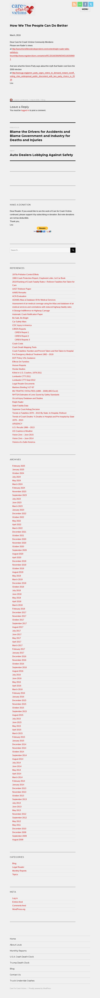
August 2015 (17, 715)
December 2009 (19, 832)
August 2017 (17, 627)
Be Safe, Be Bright (20, 318)
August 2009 (17, 840)
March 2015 (17, 733)
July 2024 (16, 477)
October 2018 (18, 587)
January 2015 (18, 741)
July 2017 (16, 631)
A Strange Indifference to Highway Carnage (31, 311)
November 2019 (19, 565)
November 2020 (19, 543)
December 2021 (19, 532)
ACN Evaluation (19, 296)
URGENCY (17, 424)
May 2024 (16, 481)
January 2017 (18, 653)
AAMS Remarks (19, 293)
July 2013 (16, 803)
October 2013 (18, 796)
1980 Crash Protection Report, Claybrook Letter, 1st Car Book (38, 278)
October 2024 (18, 473)
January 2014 (18, 785)
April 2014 (16, 774)
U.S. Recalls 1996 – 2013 (23, 427)
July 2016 (16, 675)
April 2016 (16, 686)
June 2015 (16, 722)
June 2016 (16, 678)
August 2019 (17, 572)
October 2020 (18, 546)
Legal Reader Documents (23, 384)
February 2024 (18, 488)
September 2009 (19, 836)
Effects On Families (20, 362)
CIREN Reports (19, 329)
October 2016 (18, 664)
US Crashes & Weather (22, 431)
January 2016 (18, 697)
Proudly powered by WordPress (40, 988)
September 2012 (19, 818)
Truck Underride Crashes (22, 981)
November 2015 (19, 704)
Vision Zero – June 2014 (23, 438)
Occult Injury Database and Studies (27, 398)
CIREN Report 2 (22, 336)
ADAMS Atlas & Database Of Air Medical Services (33, 300)
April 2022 (16, 524)
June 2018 (16, 594)
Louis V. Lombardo (21, 100)
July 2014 (16, 763)
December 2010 (19, 829)
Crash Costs (17, 344)
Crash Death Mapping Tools (24, 347)
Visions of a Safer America (23, 442)
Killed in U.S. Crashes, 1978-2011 (27, 373)
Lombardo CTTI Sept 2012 (23, 380)
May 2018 (16, 598)
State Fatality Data (20, 406)
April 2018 (16, 601)
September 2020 (19, 550)
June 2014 (16, 766)
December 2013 (19, 788)
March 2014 (17, 777)
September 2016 (19, 667)
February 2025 (18, 466)
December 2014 (19, 744)
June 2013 (16, 807)
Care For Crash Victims (18, 988)
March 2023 (17, 506)
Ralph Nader (17, 402)
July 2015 (16, 719)
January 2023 (18, 510)
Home (13, 939)
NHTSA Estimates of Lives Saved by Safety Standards (35, 395)
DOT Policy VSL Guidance (23, 358)
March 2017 (17, 645)
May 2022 (16, 521)
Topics (15, 874)
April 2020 (16, 557)
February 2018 (18, 609)
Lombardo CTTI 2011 (21, 376)
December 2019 (19, 561)
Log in (15, 898)
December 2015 (19, 700)
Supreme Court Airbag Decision (26, 409)
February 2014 (18, 781)
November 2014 (19, 748)
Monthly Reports (19, 871)
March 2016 (17, 689)
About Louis (16, 945)
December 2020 (19, 539)
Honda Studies (18, 369)
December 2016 (19, 656)
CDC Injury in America (22, 325)
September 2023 (19, 495)
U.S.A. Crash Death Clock (22, 957)
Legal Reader (18, 867)
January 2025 (18, 470)
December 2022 (19, 513)
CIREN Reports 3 (22, 340)
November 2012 (19, 814)
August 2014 (17, 759)
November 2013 (19, 792)
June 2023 (16, 503)
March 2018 (17, 605)
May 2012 (16, 821)
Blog (43, 100)
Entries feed (17, 902)
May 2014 (16, 770)
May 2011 (16, 825)
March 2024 (17, 484)
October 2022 (18, 517)
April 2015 (16, 730)
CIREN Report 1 (22, 332)
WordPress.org (18, 909)
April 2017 (16, 642)
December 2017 (19, 612)
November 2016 (19, 660)
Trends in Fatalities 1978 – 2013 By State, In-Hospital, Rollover (39, 413)
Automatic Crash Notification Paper (27, 314)
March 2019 (17, 579)
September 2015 (19, 711)
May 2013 (16, 810)
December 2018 (19, 583)
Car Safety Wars (19, 322)
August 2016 (17, 671)
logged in (25, 110)
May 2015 (16, 726)
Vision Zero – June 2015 (23, 435)
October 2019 (18, 568)
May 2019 (16, 576)
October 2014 (18, 752)
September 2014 (19, 755)
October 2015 (18, 708)
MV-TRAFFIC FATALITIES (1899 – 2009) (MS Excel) (35, 391)
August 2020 (17, 554)
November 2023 (19, 492)
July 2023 (16, 499)
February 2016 (18, 693)
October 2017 (18, 620)
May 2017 (16, 638)
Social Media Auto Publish (40, 997)
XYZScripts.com (62, 997)
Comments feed (19, 906)
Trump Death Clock (19, 963)
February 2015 (18, 737)
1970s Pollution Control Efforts (25, 274)
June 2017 (16, 634)
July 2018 (16, 590)
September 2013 (19, 799)
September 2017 (19, 623)
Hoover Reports (19, 365)
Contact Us (15, 975)
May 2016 (16, 682)
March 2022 (17, 528)
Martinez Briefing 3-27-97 (23, 387)
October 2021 (18, 535)
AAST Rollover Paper (21, 289)
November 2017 (19, 616)
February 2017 (18, 649)
